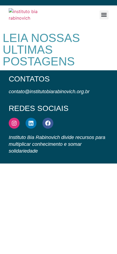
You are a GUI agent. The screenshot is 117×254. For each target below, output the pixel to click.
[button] (104, 14)
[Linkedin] (31, 123)
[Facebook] (47, 123)
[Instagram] (14, 123)
